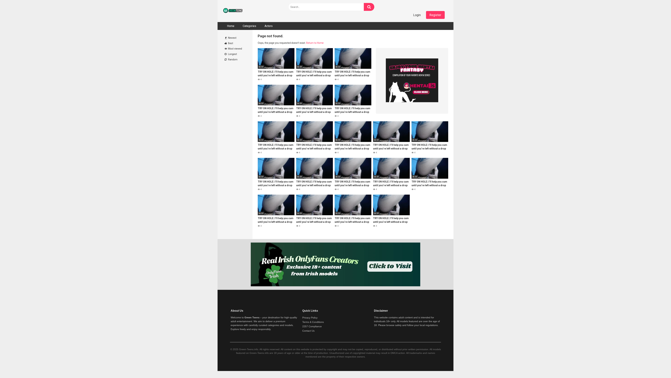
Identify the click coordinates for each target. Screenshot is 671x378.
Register (435, 15)
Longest (232, 54)
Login (417, 15)
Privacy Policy (310, 317)
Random (232, 59)
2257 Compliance (312, 326)
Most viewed (235, 48)
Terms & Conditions (313, 322)
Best (230, 43)
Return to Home (315, 42)
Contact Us (308, 330)
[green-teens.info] (233, 11)
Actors (269, 26)
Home (230, 26)
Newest (232, 37)
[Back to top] (659, 367)
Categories (249, 26)
